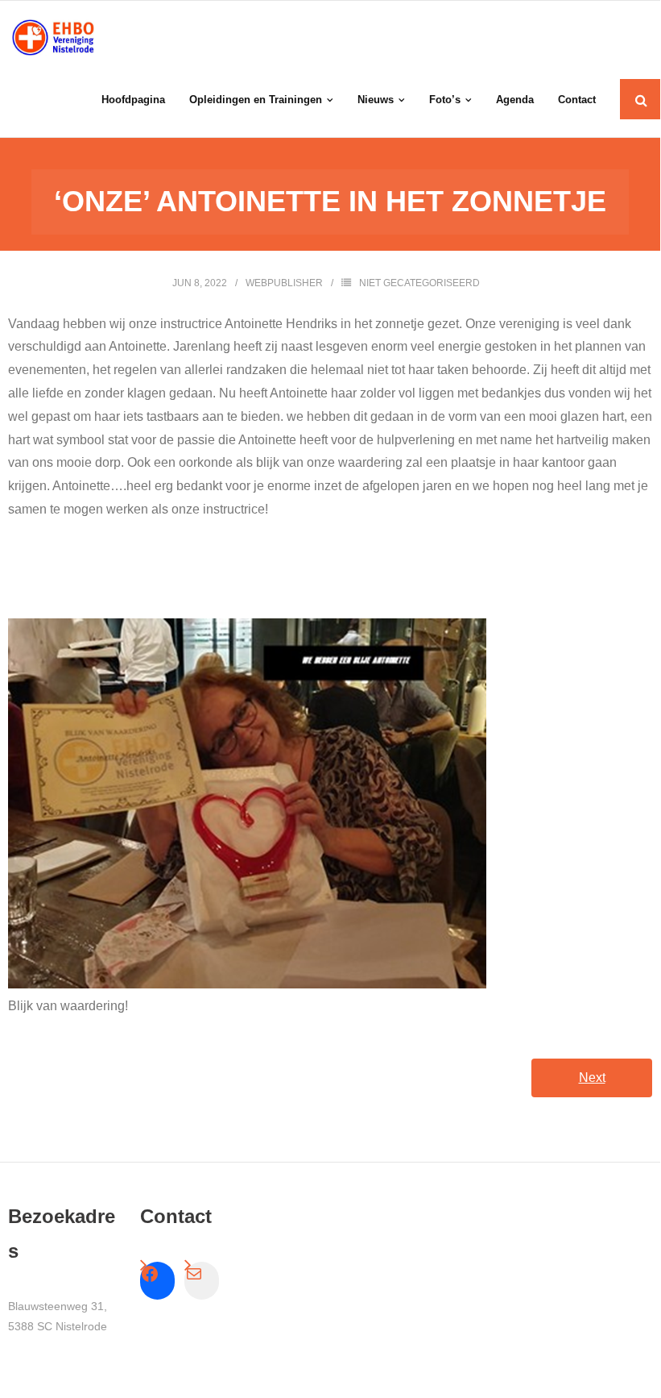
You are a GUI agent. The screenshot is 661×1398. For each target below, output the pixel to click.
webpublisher (284, 283)
